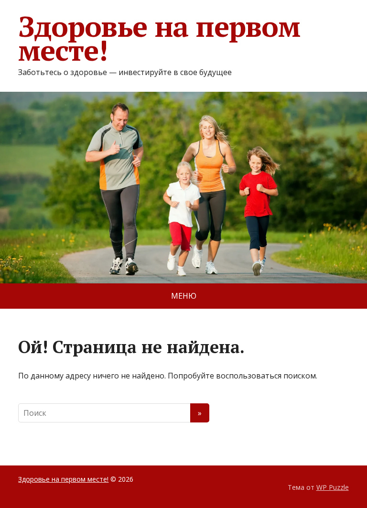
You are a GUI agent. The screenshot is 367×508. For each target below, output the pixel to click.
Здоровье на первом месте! (159, 38)
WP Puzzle (332, 487)
